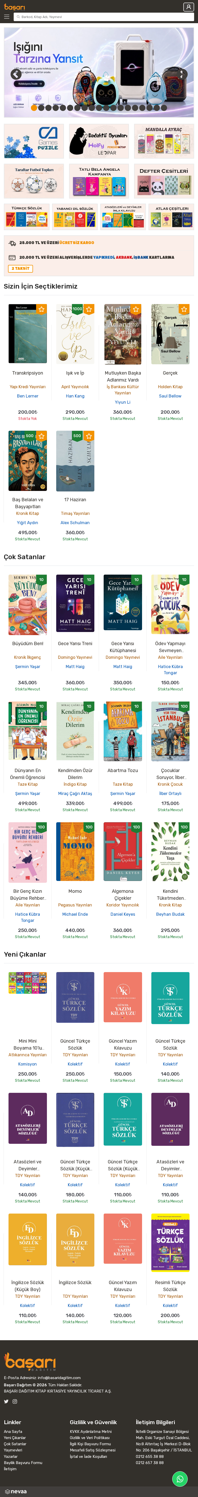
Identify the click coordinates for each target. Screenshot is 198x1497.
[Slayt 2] (41, 108)
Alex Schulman (75, 522)
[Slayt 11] (106, 108)
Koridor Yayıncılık (122, 905)
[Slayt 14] (128, 108)
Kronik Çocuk (170, 784)
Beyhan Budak (170, 914)
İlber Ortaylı (170, 793)
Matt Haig (75, 666)
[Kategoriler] (7, 16)
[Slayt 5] (63, 108)
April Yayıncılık (75, 386)
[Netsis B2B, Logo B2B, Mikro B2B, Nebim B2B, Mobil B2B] (99, 1492)
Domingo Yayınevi (75, 657)
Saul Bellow (170, 396)
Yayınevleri (13, 1450)
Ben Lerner (27, 396)
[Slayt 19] (164, 108)
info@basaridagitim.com (59, 1377)
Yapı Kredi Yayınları (28, 386)
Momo (75, 891)
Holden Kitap (170, 386)
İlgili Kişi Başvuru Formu (90, 1444)
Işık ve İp (75, 373)
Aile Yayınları (170, 657)
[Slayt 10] (99, 108)
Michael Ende (75, 914)
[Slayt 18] (157, 108)
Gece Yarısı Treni (75, 643)
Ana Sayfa (13, 1431)
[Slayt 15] (135, 108)
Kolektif (75, 1064)
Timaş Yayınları (75, 513)
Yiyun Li (122, 402)
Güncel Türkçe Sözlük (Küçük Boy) (75, 1169)
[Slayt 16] (142, 108)
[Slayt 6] (70, 108)
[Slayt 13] (121, 108)
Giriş (188, 7)
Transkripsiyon (27, 373)
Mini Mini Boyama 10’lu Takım (27, 1048)
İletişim (10, 1469)
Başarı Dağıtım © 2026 (25, 1385)
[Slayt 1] (34, 108)
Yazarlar (11, 1456)
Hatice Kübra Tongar (170, 669)
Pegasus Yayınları (75, 905)
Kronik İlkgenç (27, 657)
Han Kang (75, 396)
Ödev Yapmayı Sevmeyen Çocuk (170, 650)
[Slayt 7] (77, 108)
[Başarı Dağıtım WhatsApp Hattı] (180, 1479)
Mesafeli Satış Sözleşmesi (93, 1450)
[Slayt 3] (48, 108)
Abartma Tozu (123, 770)
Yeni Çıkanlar (15, 1437)
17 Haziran (75, 500)
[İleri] (182, 74)
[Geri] (10, 74)
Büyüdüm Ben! (27, 643)
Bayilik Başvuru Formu (23, 1462)
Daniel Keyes (123, 914)
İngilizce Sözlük (75, 1282)
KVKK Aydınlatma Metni (91, 1431)
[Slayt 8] (84, 108)
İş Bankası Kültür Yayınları (123, 389)
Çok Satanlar (15, 1444)
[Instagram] (15, 1402)
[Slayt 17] (149, 108)
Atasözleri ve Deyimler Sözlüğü (28, 1169)
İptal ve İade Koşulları (88, 1456)
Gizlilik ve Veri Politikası (90, 1437)
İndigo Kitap (75, 784)
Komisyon (27, 1064)
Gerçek (170, 373)
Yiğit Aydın (27, 522)
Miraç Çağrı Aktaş (75, 793)
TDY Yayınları (75, 1054)
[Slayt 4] (56, 108)
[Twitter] (6, 1402)
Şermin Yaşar (27, 666)
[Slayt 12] (113, 108)
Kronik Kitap (27, 513)
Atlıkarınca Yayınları (28, 1054)
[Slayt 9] (92, 108)
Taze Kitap (28, 784)
